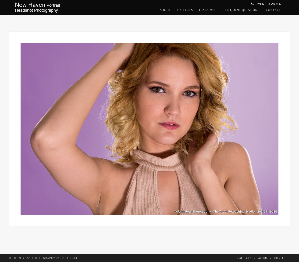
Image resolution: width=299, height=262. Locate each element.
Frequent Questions (242, 10)
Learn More (208, 10)
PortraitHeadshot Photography (37, 7)
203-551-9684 (268, 4)
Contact (273, 10)
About (165, 10)
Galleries (185, 10)
